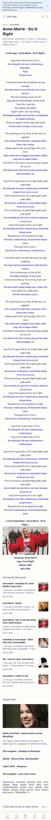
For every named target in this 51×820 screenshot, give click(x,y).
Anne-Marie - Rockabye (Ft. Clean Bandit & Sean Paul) (18, 585)
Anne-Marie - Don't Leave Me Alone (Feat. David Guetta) (19, 621)
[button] (42, 16)
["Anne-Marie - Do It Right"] (25, 540)
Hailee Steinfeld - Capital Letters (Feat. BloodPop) (23, 735)
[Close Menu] (47, 6)
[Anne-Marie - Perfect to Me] (43, 679)
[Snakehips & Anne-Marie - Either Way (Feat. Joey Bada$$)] (43, 643)
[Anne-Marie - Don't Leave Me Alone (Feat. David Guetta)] (43, 623)
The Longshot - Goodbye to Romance (21, 751)
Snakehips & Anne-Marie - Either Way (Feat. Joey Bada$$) (18, 641)
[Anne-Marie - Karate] (43, 606)
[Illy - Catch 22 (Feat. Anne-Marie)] (43, 662)
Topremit (30, 7)
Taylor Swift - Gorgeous (15, 766)
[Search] (47, 16)
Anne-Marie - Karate (12, 603)
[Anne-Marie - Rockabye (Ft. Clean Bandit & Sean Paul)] (43, 587)
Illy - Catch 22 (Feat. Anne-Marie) (18, 659)
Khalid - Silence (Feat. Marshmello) (20, 758)
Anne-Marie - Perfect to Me (15, 676)
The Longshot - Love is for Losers (19, 773)
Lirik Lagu (12, 16)
